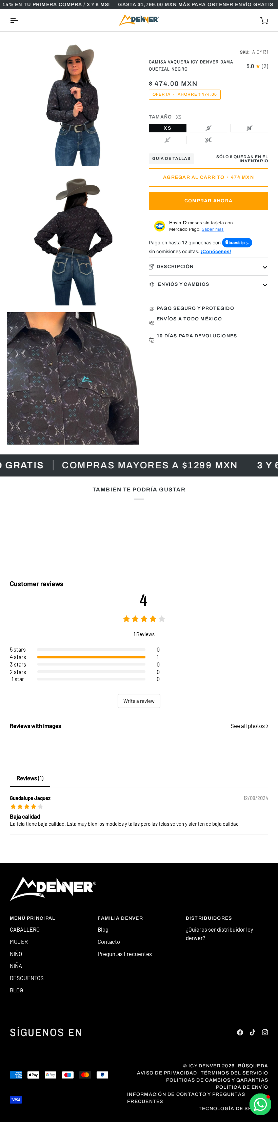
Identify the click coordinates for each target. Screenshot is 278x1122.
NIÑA (16, 965)
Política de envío (242, 1087)
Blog (103, 929)
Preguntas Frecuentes (125, 953)
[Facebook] (240, 1032)
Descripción (175, 266)
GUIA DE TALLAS (171, 158)
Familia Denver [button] (120, 918)
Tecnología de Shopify (233, 1108)
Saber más (213, 229)
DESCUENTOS (27, 977)
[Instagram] (265, 1032)
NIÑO (16, 953)
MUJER (19, 941)
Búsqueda (253, 1065)
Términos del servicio (234, 1073)
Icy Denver (204, 1065)
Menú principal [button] (33, 918)
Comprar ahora (208, 200)
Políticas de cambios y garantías (217, 1080)
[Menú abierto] (20, 20)
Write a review (139, 701)
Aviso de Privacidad (167, 1073)
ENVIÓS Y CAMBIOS (183, 284)
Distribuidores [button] (209, 918)
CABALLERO (25, 929)
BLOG (16, 990)
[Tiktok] (252, 1032)
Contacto (109, 941)
